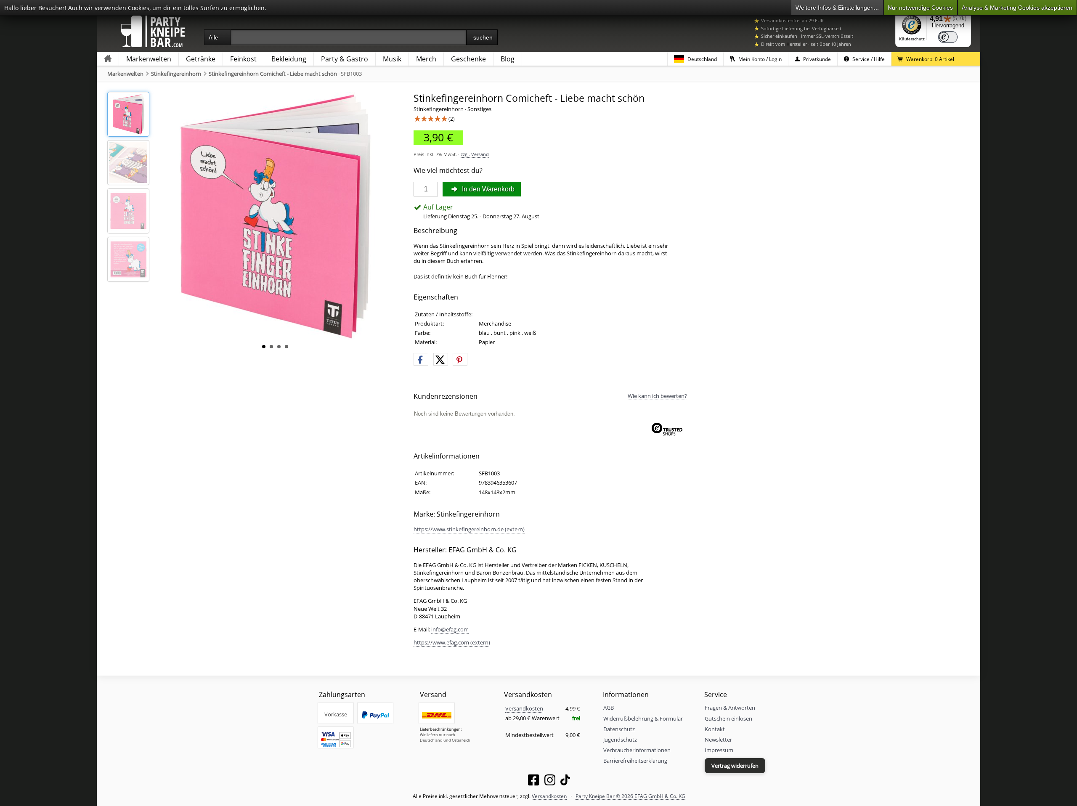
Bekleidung (288, 59)
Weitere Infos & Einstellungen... (837, 7)
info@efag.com (450, 629)
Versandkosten (524, 708)
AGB (608, 707)
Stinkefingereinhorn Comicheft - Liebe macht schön (273, 73)
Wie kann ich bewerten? (657, 396)
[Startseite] (108, 59)
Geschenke (468, 59)
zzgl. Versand (475, 154)
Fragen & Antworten (730, 707)
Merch (426, 59)
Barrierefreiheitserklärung (635, 760)
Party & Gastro (344, 59)
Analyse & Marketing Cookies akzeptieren (1017, 7)
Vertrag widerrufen (735, 765)
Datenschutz (619, 729)
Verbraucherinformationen (637, 750)
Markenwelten (148, 59)
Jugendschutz (620, 739)
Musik (392, 59)
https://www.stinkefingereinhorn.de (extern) (469, 529)
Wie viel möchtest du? (448, 170)
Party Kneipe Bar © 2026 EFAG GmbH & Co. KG (630, 796)
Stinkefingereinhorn (176, 73)
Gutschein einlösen (728, 718)
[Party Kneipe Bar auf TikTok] (565, 781)
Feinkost (243, 59)
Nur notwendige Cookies (920, 7)
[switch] (948, 37)
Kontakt (715, 729)
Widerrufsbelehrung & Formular (643, 718)
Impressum (719, 750)
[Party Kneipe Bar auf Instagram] (549, 781)
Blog (508, 59)
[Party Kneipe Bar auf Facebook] (533, 781)
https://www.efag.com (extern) (452, 642)
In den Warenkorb (487, 189)
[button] (421, 359)
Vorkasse (335, 714)
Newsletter (718, 739)
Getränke (200, 59)
